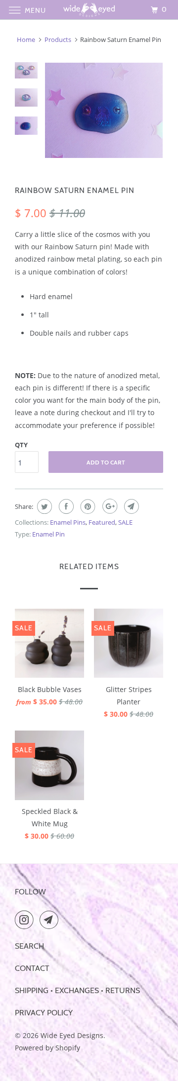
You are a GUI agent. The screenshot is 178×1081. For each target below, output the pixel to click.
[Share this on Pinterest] (86, 506)
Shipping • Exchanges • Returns (77, 990)
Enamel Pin (48, 534)
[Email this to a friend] (130, 506)
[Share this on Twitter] (43, 506)
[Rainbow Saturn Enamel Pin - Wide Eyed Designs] (103, 110)
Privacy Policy (44, 1012)
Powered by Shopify (47, 1047)
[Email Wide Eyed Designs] (51, 919)
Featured (102, 522)
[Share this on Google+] (108, 506)
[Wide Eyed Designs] (89, 9)
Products (57, 39)
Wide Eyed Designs (72, 1035)
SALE (125, 522)
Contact (32, 968)
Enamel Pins (68, 522)
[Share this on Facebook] (65, 506)
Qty (21, 444)
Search (29, 946)
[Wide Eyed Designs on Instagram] (26, 919)
